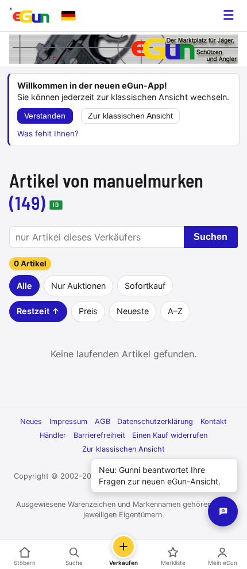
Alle (24, 286)
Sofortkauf (145, 286)
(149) (27, 202)
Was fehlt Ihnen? (48, 133)
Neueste (133, 311)
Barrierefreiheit (99, 435)
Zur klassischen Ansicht (130, 116)
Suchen (210, 237)
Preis (88, 311)
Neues (31, 421)
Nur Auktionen (78, 286)
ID (56, 204)
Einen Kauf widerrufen (169, 435)
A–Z (175, 311)
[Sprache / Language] (68, 15)
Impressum (68, 421)
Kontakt (213, 421)
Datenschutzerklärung (155, 421)
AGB (102, 421)
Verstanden (44, 116)
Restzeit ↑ (38, 311)
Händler (53, 435)
